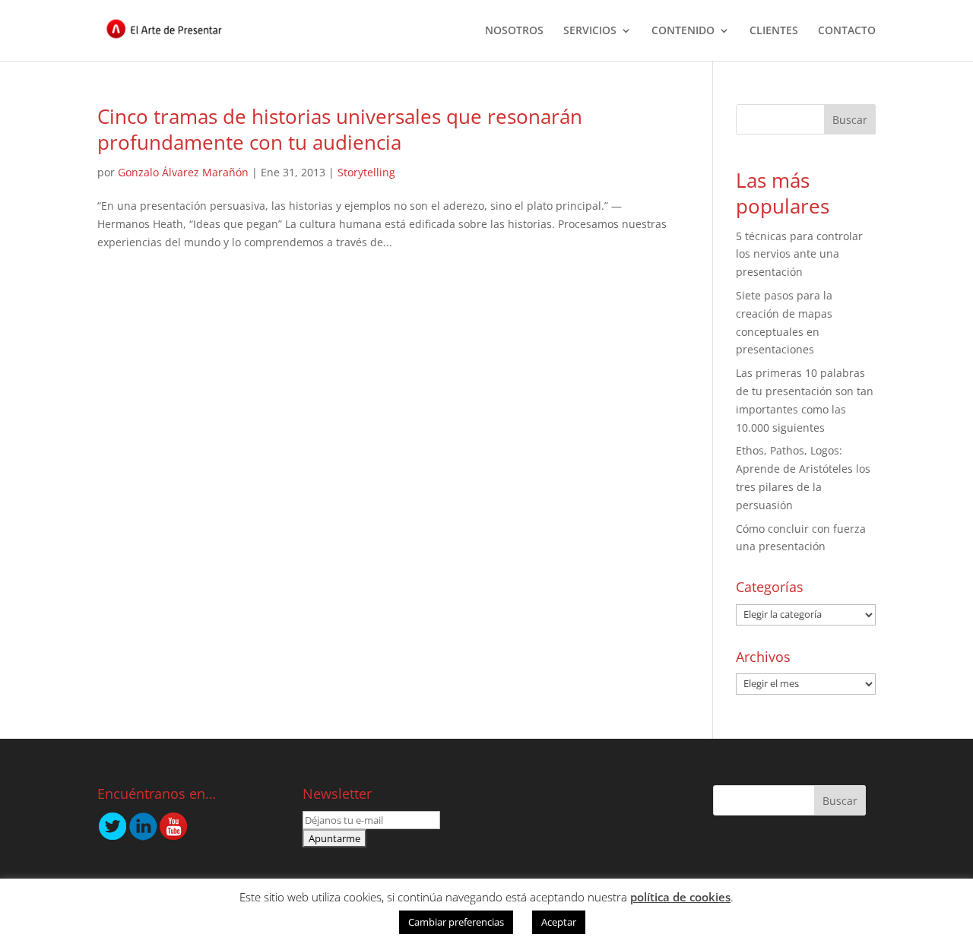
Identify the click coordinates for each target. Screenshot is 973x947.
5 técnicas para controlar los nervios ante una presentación (799, 254)
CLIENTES (774, 31)
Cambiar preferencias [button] (456, 922)
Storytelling (366, 172)
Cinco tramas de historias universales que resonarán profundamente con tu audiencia (339, 129)
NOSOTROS (514, 31)
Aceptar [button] (558, 922)
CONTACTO (847, 31)
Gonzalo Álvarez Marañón (183, 172)
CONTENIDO (683, 31)
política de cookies (680, 896)
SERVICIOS (589, 31)
